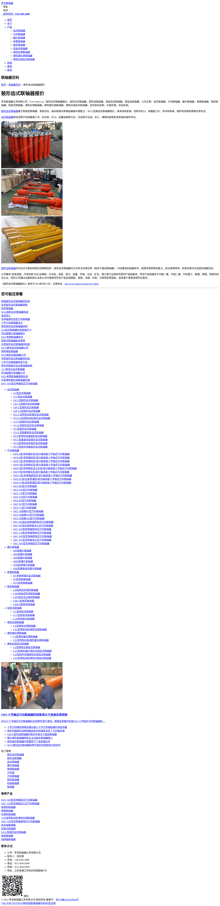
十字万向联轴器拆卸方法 (14, 362)
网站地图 (28, 903)
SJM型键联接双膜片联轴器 (27, 568)
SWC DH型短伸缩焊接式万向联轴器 (32, 529)
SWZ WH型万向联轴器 (25, 490)
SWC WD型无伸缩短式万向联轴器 (19, 383)
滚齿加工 (6, 315)
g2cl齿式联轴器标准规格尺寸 (16, 330)
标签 (48, 903)
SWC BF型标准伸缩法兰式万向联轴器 (33, 525)
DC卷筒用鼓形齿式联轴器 (27, 576)
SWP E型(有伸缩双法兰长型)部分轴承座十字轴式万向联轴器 (45, 468)
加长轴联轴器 (8, 825)
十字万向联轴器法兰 (12, 322)
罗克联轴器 (7, 3)
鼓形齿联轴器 (8, 268)
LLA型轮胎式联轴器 (24, 615)
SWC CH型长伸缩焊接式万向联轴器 (32, 533)
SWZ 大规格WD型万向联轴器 (28, 518)
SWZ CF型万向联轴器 (24, 507)
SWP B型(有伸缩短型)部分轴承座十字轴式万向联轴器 (41, 457)
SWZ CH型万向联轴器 (25, 493)
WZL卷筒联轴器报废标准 (14, 376)
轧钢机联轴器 (8, 814)
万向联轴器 (19, 34)
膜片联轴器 (19, 38)
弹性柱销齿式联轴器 (24, 59)
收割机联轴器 (8, 807)
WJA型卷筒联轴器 (22, 583)
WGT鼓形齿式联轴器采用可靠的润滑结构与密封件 (34, 745)
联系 (9, 70)
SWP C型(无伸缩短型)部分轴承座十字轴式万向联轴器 (41, 461)
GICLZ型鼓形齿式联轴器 (26, 404)
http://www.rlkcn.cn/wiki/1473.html (81, 284)
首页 (9, 20)
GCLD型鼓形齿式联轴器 (26, 422)
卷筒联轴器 (19, 41)
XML (9, 903)
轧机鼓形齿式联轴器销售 (14, 305)
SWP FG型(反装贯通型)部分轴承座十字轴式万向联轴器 (42, 482)
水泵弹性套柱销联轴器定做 (15, 380)
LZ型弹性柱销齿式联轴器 (26, 647)
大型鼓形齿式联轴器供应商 (15, 344)
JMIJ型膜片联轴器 (22, 554)
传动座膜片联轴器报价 (13, 333)
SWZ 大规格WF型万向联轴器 (28, 515)
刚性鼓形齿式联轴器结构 (14, 326)
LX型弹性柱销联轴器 (24, 626)
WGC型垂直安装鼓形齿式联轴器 (30, 439)
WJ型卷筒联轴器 (22, 579)
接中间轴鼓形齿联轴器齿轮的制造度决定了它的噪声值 (36, 731)
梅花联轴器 (19, 45)
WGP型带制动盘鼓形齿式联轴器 (30, 436)
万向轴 (10, 772)
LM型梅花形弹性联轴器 (25, 590)
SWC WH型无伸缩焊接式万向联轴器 (32, 536)
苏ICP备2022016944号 (67, 899)
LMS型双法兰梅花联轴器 (26, 597)
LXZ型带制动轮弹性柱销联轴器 (30, 629)
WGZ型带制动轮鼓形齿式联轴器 (30, 443)
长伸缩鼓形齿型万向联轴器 (15, 319)
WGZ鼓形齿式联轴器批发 (14, 312)
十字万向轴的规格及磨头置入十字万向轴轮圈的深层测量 (37, 727)
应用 (53, 903)
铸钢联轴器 (7, 810)
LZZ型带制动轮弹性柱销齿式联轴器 (32, 658)
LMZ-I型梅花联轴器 (23, 601)
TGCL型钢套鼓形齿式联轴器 (28, 432)
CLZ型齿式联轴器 (22, 396)
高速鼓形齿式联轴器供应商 (15, 301)
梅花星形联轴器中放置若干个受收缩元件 (28, 741)
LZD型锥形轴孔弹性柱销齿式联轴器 (32, 651)
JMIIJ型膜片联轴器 (23, 561)
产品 (9, 27)
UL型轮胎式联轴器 (23, 611)
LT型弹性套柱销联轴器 (25, 636)
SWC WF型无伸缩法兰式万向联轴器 (32, 540)
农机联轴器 (7, 308)
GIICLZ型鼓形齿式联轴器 (26, 411)
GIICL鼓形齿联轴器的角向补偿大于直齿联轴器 (32, 734)
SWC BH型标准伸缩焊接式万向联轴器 (33, 522)
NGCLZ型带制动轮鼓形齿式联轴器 (31, 418)
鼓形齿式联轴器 (9, 111)
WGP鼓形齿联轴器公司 (13, 355)
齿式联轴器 (19, 30)
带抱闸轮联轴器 (9, 351)
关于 (9, 23)
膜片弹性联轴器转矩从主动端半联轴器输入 (30, 738)
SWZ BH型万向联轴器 (25, 486)
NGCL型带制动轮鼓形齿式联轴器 (31, 414)
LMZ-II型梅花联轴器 (24, 604)
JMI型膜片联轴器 (22, 550)
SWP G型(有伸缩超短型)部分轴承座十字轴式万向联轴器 (42, 475)
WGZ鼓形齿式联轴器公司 (14, 348)
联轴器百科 (15, 85)
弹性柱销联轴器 (21, 52)
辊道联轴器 (7, 836)
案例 (9, 66)
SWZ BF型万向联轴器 (24, 500)
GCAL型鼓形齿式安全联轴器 (28, 425)
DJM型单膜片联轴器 (24, 565)
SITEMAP (17, 903)
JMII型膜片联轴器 (22, 558)
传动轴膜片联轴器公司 (13, 373)
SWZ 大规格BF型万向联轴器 (28, 511)
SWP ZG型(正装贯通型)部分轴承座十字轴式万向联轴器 (42, 479)
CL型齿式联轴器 (22, 393)
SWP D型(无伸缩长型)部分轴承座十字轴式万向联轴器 (41, 465)
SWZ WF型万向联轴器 (25, 504)
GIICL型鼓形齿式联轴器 (26, 407)
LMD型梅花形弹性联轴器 (26, 593)
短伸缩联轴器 (8, 839)
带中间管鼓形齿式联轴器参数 (16, 365)
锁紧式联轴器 (8, 828)
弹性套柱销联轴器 (22, 55)
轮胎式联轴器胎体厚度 (13, 340)
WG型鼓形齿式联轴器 (24, 429)
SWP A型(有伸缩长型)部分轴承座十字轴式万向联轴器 (41, 454)
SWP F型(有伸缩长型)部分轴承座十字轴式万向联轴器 (41, 472)
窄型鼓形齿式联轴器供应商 (15, 358)
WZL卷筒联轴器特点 (12, 337)
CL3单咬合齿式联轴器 (13, 369)
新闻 (9, 63)
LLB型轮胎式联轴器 (24, 618)
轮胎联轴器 (13, 783)
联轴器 (10, 787)
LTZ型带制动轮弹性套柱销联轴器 (31, 640)
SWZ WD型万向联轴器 (25, 497)
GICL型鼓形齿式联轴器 (25, 400)
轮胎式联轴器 (20, 48)
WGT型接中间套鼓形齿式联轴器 (30, 447)
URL (3, 903)
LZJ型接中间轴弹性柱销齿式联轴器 (32, 654)
